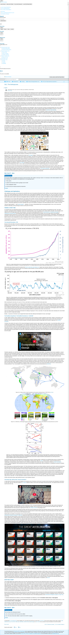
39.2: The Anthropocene (13, 620)
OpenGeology (10, 90)
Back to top (6, 624)
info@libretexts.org (55, 633)
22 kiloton (24, 482)
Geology (23, 81)
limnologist (31, 155)
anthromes (49, 363)
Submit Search (3, 20)
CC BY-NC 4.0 (42, 620)
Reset (2, 27)
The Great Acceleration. (45, 168)
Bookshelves (16, 81)
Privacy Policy (23, 633)
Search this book (3, 17)
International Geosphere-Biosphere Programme (13, 515)
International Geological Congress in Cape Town (54, 594)
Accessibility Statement (37, 633)
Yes (16, 627)
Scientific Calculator (5, 54)
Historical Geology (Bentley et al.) (33, 81)
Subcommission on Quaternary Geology (50, 212)
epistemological (21, 204)
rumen (41, 460)
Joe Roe (51, 392)
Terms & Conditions (29, 633)
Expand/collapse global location (64, 81)
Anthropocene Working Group (10, 213)
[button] (3, 62)
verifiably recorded (33, 507)
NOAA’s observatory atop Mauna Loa (32, 267)
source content (38, 621)
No (19, 627)
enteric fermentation (57, 461)
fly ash (48, 577)
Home (9, 81)
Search (6, 79)
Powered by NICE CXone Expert (19, 631)
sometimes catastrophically (51, 109)
